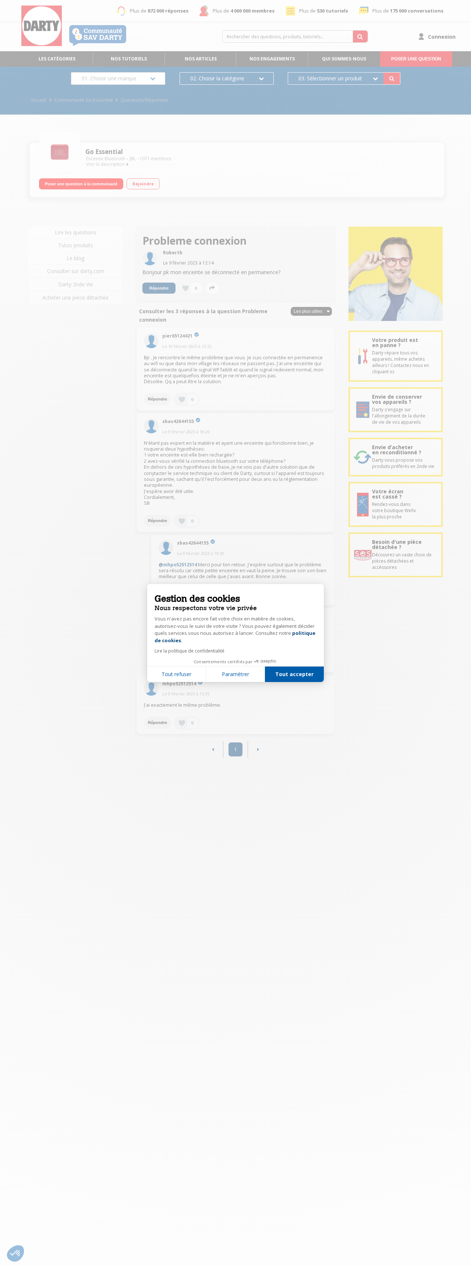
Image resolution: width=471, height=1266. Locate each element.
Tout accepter (294, 674)
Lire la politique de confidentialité (189, 651)
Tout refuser (176, 674)
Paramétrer (235, 674)
